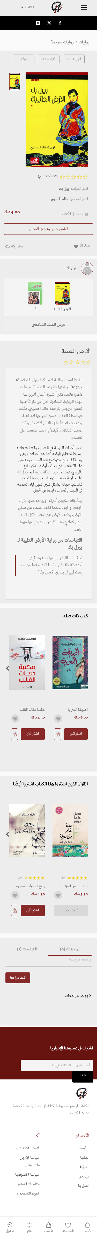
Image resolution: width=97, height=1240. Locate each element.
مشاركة (16, 246)
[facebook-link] (60, 23)
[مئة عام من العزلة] (70, 831)
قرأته (23, 59)
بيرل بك (64, 189)
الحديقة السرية (78, 710)
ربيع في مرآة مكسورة (30, 886)
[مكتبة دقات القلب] (27, 662)
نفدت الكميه (71, 910)
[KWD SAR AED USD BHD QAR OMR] (48, 7)
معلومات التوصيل (28, 1184)
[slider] (77, 363)
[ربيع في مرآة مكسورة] (27, 831)
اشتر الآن (76, 734)
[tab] (70, 949)
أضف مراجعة (17, 977)
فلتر (29, 1231)
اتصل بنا (83, 1186)
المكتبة (84, 1157)
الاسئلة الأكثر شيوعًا (26, 1148)
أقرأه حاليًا (48, 59)
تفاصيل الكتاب (72, 214)
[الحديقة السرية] (70, 662)
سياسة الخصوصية (27, 1174)
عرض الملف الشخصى (48, 325)
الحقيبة (48, 1231)
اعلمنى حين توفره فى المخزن (48, 229)
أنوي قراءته (73, 59)
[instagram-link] (38, 23)
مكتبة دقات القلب (32, 710)
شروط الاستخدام (28, 1193)
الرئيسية (83, 1148)
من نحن (84, 1176)
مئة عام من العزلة (75, 886)
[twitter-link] (49, 23)
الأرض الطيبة (62, 309)
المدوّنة (84, 1167)
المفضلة (68, 1231)
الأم (35, 309)
